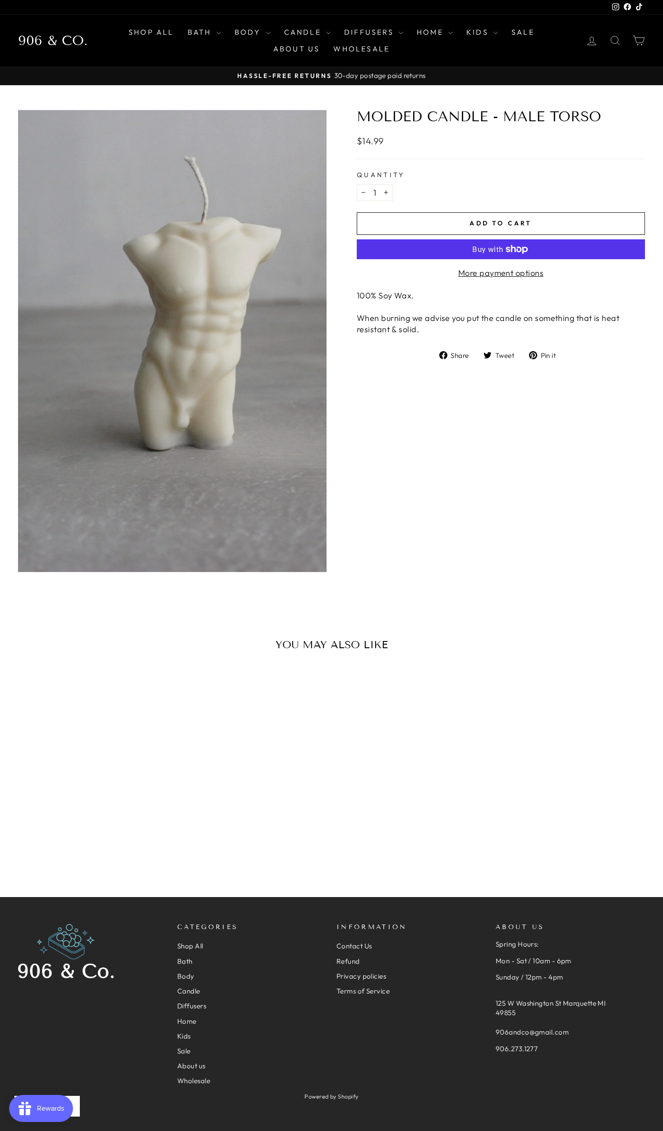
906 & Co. (52, 40)
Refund (348, 961)
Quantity (381, 175)
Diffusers (370, 32)
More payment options (500, 273)
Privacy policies (361, 976)
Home (431, 32)
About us (296, 48)
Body (249, 32)
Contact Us (354, 946)
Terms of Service (363, 991)
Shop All (151, 32)
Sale (522, 32)
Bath (201, 32)
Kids (478, 32)
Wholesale (361, 48)
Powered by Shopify (331, 1096)
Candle (304, 32)
